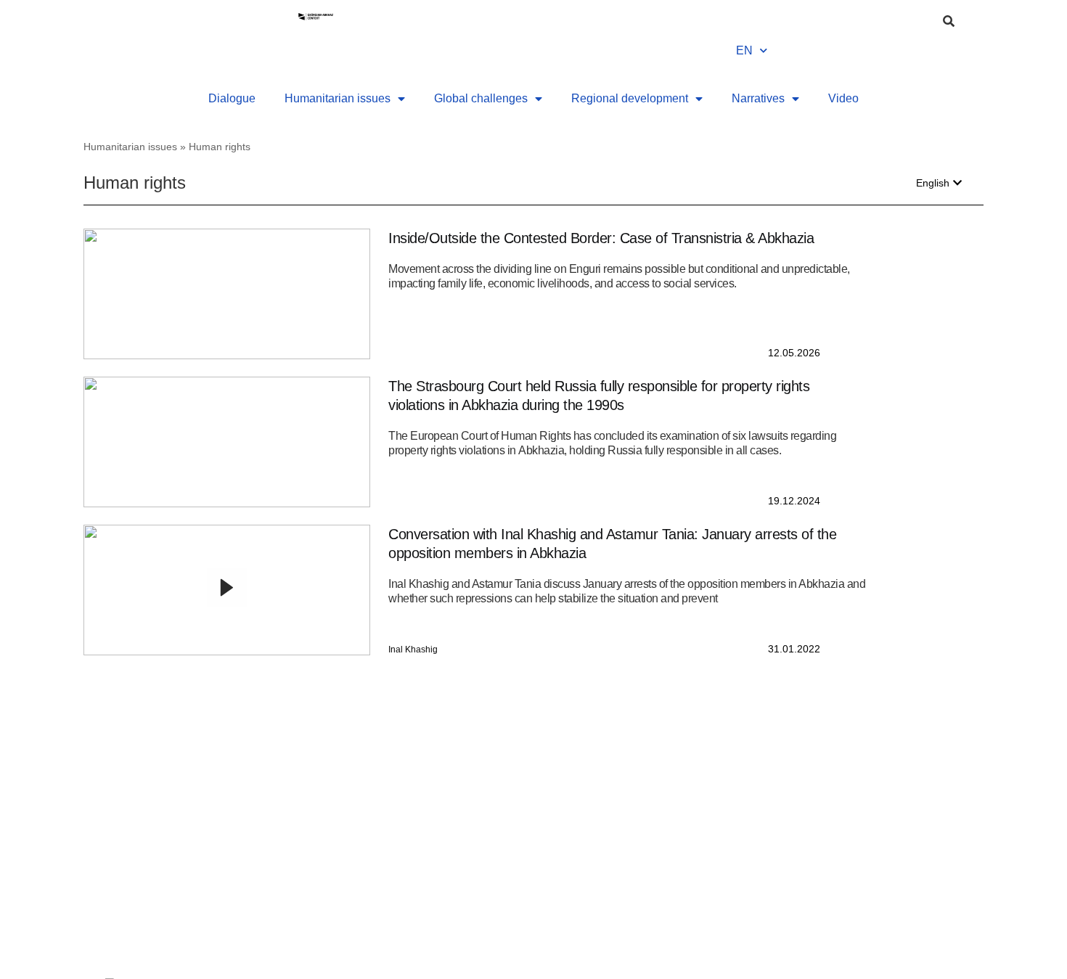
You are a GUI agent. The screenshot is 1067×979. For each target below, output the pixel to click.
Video (843, 98)
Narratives (758, 98)
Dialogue (231, 98)
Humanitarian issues (338, 98)
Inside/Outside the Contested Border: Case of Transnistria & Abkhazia (601, 238)
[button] (939, 183)
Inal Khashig (413, 649)
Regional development (629, 98)
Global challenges (481, 98)
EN (744, 50)
